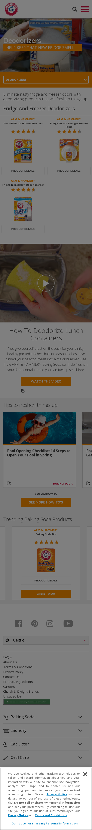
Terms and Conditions (51, 815)
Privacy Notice (57, 794)
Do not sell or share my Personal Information (45, 823)
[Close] (85, 774)
